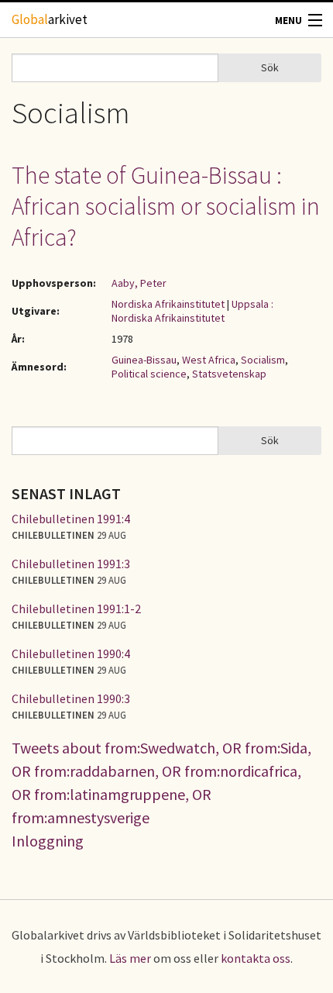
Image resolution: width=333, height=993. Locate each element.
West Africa (208, 360)
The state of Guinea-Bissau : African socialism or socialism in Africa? (166, 206)
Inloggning (48, 840)
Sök (270, 67)
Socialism (263, 360)
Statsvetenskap (229, 374)
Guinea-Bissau (144, 360)
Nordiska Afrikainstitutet (168, 304)
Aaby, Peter (139, 283)
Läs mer (130, 958)
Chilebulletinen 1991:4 (71, 518)
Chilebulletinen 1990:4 (71, 653)
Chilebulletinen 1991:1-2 (76, 608)
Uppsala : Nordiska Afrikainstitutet (192, 311)
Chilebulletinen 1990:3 (71, 698)
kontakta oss (255, 958)
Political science (149, 374)
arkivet (50, 19)
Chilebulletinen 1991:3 (71, 563)
